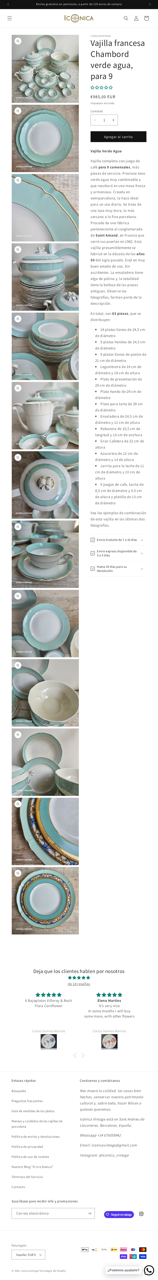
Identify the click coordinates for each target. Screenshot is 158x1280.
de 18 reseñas (79, 983)
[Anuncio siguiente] (150, 4)
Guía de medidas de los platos (33, 1111)
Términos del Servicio (27, 1177)
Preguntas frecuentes (27, 1101)
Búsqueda (19, 1091)
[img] (79, 978)
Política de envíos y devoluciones (36, 1136)
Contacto (18, 1187)
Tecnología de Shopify (52, 1270)
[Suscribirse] (89, 1213)
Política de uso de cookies (30, 1157)
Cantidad (97, 111)
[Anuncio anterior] (8, 4)
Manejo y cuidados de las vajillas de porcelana (37, 1124)
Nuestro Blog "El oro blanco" (32, 1167)
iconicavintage (30, 1270)
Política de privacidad (27, 1146)
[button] (10, 18)
